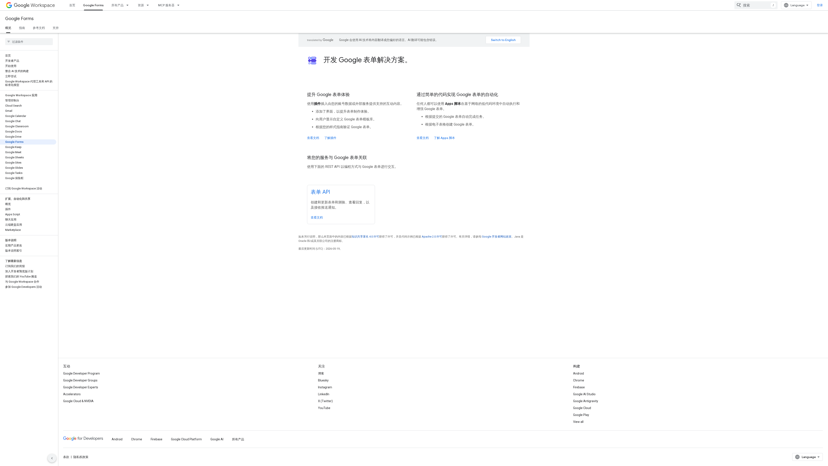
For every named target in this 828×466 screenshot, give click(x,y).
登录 (820, 5)
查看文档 (313, 138)
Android (578, 373)
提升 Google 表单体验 (328, 94)
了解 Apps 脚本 (444, 138)
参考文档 (39, 28)
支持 (56, 28)
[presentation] (422, 59)
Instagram (325, 387)
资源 (141, 5)
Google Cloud (582, 408)
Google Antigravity (585, 401)
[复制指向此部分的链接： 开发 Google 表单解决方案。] (417, 60)
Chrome (578, 380)
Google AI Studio (584, 394)
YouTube (324, 408)
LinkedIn (323, 394)
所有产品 (117, 5)
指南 (22, 28)
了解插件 (330, 138)
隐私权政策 (80, 457)
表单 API (320, 192)
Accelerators (72, 394)
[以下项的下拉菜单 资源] (149, 5)
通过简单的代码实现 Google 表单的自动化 (457, 94)
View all (578, 421)
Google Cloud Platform (186, 439)
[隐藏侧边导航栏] (52, 458)
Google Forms (93, 5)
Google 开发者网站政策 (496, 236)
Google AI (216, 439)
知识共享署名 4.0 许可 (365, 236)
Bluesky (323, 380)
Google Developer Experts (80, 387)
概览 (8, 28)
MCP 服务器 (166, 5)
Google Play (581, 415)
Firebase (579, 387)
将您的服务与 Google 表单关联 (337, 157)
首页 (72, 5)
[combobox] (756, 5)
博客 (321, 373)
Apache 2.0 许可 (432, 236)
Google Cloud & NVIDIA (78, 401)
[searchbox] (29, 41)
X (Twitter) (325, 401)
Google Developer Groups (80, 380)
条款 (66, 457)
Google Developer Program (81, 373)
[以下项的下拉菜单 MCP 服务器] (179, 5)
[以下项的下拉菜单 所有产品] (129, 5)
